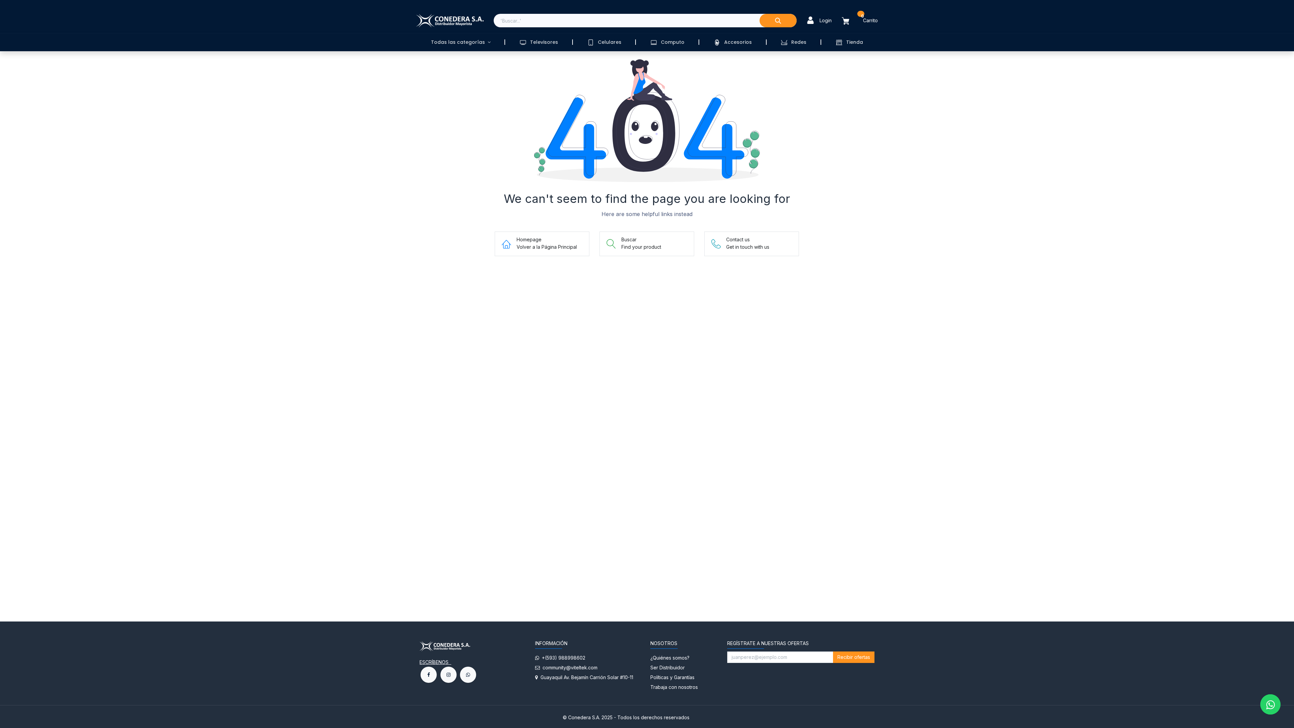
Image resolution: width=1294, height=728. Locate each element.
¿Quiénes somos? (670, 658)
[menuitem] (460, 42)
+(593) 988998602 (562, 658)
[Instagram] (448, 675)
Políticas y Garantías (672, 677)
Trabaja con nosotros (674, 687)
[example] (468, 675)
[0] (849, 21)
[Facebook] (429, 675)
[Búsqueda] (778, 20)
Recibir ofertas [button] (853, 657)
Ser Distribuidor (667, 667)
